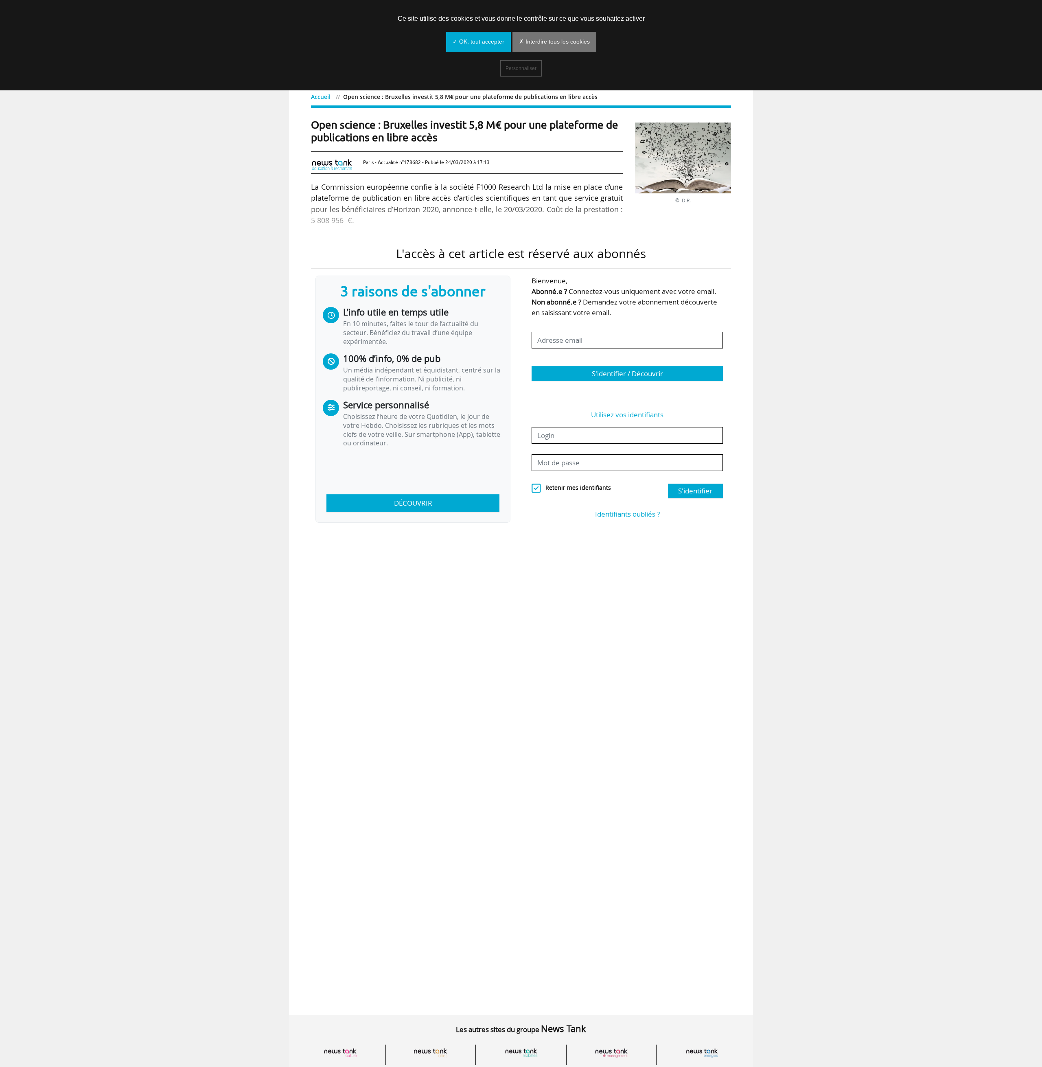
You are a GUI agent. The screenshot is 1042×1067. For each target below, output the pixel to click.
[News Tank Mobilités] (521, 1053)
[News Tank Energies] (702, 1053)
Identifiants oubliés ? (627, 514)
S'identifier (695, 490)
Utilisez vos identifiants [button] (627, 414)
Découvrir (413, 503)
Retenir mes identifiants (578, 487)
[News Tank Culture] (340, 1053)
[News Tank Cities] (430, 1053)
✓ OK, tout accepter (478, 41)
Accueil (321, 97)
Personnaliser (521, 68)
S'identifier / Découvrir (627, 373)
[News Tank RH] (611, 1053)
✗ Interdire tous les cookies (554, 41)
